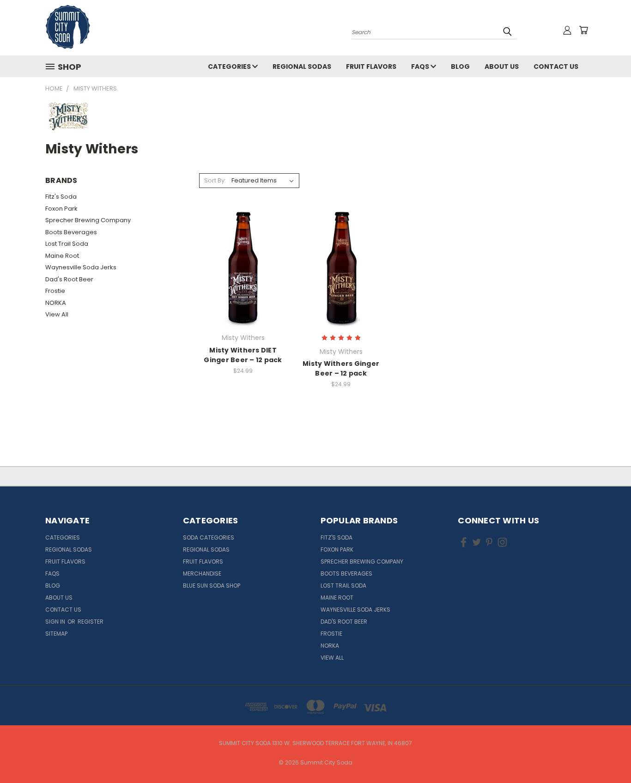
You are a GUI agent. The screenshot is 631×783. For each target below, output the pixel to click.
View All (56, 314)
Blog (460, 66)
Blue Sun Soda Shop (211, 585)
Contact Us (556, 66)
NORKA (55, 302)
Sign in (56, 621)
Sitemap (56, 633)
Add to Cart (243, 285)
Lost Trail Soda (66, 243)
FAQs (421, 66)
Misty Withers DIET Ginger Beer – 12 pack (243, 355)
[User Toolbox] (567, 30)
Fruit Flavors (371, 66)
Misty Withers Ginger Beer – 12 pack (341, 368)
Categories (230, 66)
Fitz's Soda (61, 196)
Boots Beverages (71, 232)
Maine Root (62, 255)
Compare (240, 268)
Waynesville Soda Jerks (80, 267)
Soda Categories (208, 537)
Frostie (55, 290)
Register (90, 621)
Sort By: (215, 180)
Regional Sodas (302, 66)
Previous (606, 754)
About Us (502, 66)
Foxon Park (61, 208)
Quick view (243, 250)
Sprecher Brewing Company (88, 220)
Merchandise (202, 573)
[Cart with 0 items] (583, 30)
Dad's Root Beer (69, 279)
